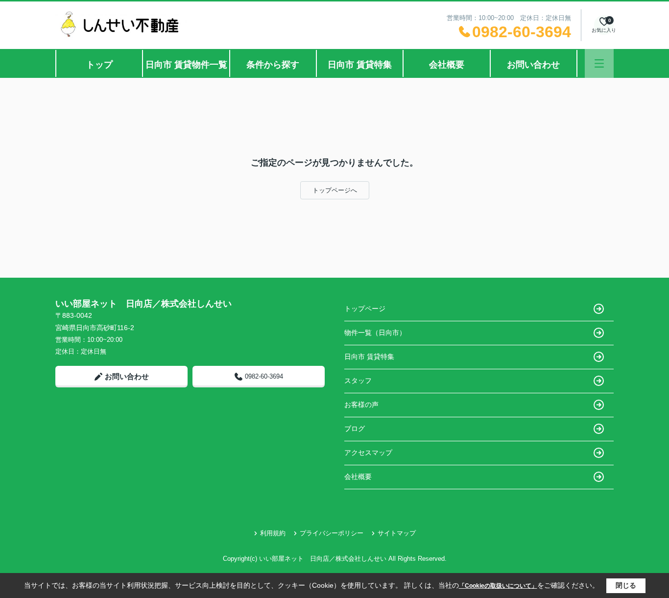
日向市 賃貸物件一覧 (186, 65)
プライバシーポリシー (331, 533)
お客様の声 (361, 404)
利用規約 (273, 533)
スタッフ (358, 380)
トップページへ (334, 190)
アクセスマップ (368, 452)
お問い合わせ (533, 65)
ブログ (354, 428)
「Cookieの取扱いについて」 (498, 585)
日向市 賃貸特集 (360, 65)
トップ (99, 65)
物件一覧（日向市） (375, 332)
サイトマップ (397, 533)
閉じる (626, 585)
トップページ (364, 308)
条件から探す (272, 65)
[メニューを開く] (599, 63)
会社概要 (446, 65)
